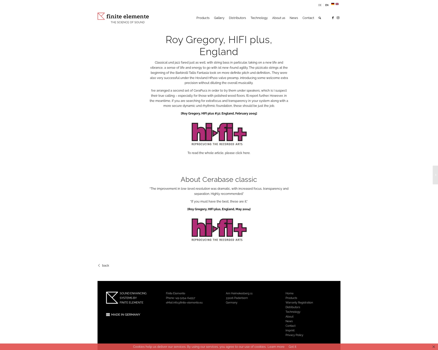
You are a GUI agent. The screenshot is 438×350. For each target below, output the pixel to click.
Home (289, 293)
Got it (292, 346)
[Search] (319, 18)
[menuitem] (320, 5)
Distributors (293, 307)
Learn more (276, 346)
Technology (293, 311)
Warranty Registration (299, 302)
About (289, 316)
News (289, 321)
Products (291, 298)
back (105, 265)
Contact (290, 325)
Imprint (290, 330)
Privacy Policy (294, 335)
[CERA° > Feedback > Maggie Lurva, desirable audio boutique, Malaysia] (435, 175)
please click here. (237, 153)
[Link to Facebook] (332, 17)
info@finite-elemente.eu (188, 302)
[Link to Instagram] (337, 17)
